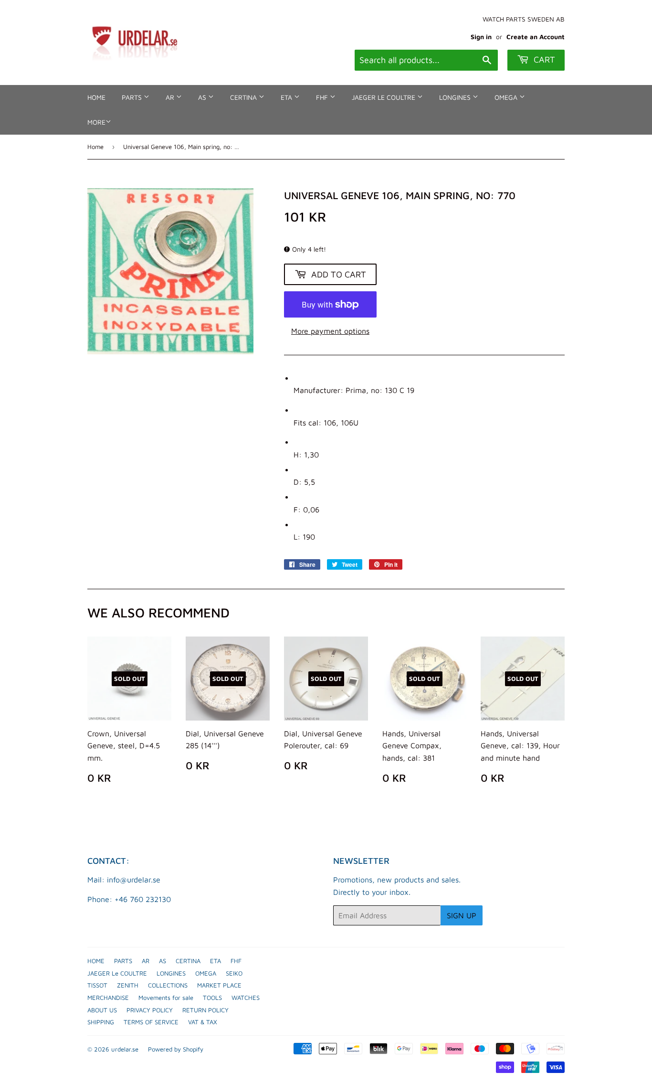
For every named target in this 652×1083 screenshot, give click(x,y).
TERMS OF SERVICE (151, 1022)
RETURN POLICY (205, 1010)
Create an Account (535, 37)
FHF (323, 97)
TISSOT (97, 985)
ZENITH (127, 985)
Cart (543, 59)
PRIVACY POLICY (149, 1010)
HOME (96, 97)
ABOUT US (102, 1010)
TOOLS (212, 997)
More (96, 122)
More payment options (330, 331)
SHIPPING (100, 1022)
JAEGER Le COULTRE (384, 97)
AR (171, 97)
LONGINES (456, 97)
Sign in (481, 37)
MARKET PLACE (219, 985)
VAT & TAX (202, 1022)
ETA (287, 97)
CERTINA (244, 97)
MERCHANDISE (108, 997)
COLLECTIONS (168, 985)
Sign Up (461, 915)
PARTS (133, 97)
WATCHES (245, 997)
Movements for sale (165, 997)
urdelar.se (124, 1049)
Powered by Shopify (175, 1049)
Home (95, 146)
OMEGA (506, 97)
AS (203, 97)
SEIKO (234, 973)
